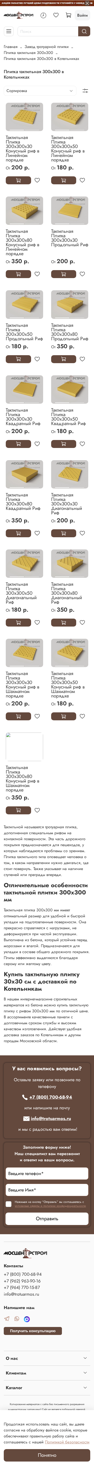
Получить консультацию (33, 1331)
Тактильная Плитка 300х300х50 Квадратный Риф (68, 416)
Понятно (47, 1455)
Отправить (47, 1218)
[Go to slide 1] (17, 128)
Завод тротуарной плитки (47, 46)
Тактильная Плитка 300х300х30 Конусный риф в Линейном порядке (22, 148)
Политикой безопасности (67, 1442)
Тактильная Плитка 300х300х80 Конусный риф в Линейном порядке (22, 242)
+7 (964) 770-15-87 (22, 1287)
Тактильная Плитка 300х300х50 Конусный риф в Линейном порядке (68, 148)
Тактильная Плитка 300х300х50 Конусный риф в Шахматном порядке (68, 684)
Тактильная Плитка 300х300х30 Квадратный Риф (23, 416)
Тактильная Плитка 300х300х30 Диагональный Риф (66, 503)
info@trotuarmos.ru (51, 1118)
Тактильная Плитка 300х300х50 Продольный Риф (24, 332)
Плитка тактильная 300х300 (28, 52)
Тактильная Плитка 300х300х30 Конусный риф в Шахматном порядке (22, 684)
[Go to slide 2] (32, 128)
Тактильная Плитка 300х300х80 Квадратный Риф (23, 501)
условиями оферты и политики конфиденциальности (50, 1206)
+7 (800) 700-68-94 (50, 1097)
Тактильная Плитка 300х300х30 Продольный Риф (69, 238)
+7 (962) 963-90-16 (22, 1281)
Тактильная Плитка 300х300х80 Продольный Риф (69, 332)
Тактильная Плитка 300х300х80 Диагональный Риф (66, 593)
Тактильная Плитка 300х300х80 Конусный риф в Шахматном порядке (22, 778)
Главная (11, 46)
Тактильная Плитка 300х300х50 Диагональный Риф (21, 593)
